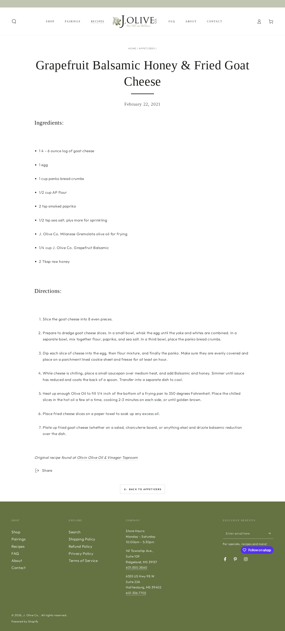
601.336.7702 (136, 593)
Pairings (18, 539)
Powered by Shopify (24, 621)
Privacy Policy (81, 553)
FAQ (15, 553)
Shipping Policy (82, 539)
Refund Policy (80, 546)
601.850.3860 (136, 567)
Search (75, 532)
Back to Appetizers (145, 489)
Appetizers (147, 48)
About (16, 560)
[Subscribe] (271, 533)
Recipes (18, 546)
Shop (15, 532)
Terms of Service (83, 560)
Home (132, 48)
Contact (18, 567)
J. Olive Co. (31, 615)
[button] (14, 21)
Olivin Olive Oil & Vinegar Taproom (107, 457)
